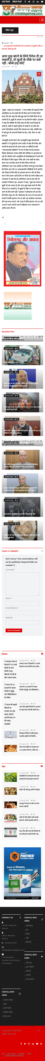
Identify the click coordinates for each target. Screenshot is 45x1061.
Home (6, 43)
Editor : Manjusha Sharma (8, 937)
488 (34, 800)
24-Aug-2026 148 (12, 524)
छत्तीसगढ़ (29, 925)
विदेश (28, 934)
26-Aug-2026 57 (11, 419)
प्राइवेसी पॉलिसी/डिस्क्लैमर (14, 1056)
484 (33, 786)
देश (27, 930)
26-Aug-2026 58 (11, 395)
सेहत (5, 1004)
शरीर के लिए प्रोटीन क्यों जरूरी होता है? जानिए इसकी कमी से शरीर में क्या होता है (28, 820)
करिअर (28, 971)
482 (34, 772)
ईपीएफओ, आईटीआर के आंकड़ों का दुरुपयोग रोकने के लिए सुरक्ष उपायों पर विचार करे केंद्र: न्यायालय (22, 442)
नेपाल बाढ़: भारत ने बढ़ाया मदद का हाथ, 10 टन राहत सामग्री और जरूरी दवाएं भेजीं (22, 408)
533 (33, 828)
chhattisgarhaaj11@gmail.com (13, 950)
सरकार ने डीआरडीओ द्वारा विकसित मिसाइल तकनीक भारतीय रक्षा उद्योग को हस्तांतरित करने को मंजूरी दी (20, 489)
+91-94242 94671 (11, 942)
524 (33, 814)
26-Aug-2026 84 (11, 348)
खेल (27, 938)
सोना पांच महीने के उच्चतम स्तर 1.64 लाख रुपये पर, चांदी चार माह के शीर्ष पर (30, 750)
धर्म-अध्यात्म (30, 979)
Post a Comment (14, 630)
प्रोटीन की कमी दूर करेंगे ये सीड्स (29, 789)
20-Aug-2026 (24, 800)
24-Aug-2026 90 (11, 500)
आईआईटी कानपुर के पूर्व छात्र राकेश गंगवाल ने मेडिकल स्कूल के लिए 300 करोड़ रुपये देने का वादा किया (21, 465)
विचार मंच (6, 1016)
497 (34, 744)
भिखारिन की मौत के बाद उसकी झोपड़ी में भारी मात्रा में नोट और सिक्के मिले (22, 536)
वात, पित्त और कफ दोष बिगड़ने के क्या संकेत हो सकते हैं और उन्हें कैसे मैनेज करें (29, 834)
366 (33, 660)
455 (34, 703)
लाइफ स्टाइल (8, 1000)
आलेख (28, 975)
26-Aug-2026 (24, 660)
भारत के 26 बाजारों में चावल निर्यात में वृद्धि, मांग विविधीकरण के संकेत (29, 689)
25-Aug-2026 (24, 703)
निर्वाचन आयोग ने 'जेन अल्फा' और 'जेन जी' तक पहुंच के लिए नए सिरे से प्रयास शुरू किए (21, 337)
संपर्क (29, 1054)
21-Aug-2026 (23, 786)
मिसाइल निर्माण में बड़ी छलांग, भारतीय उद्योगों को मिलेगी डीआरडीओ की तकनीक (28, 736)
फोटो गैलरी (6, 2)
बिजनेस (28, 942)
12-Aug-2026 (23, 828)
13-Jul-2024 (6, 66)
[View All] (42, 654)
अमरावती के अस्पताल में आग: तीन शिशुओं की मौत (19, 514)
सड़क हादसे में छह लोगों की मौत (14, 362)
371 (33, 683)
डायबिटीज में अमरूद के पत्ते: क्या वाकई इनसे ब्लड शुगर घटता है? (29, 777)
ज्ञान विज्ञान (30, 967)
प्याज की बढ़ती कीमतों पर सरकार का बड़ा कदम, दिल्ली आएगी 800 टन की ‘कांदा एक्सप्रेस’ (29, 709)
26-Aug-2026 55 (11, 372)
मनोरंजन (29, 963)
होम (3, 1054)
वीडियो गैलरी (17, 2)
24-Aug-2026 (24, 744)
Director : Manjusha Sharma (9, 927)
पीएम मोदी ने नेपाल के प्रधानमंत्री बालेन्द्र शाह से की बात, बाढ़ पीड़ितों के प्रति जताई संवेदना (22, 432)
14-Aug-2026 (24, 814)
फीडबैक (21, 1054)
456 (34, 730)
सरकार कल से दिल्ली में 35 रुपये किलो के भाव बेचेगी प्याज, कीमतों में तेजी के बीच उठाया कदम (29, 666)
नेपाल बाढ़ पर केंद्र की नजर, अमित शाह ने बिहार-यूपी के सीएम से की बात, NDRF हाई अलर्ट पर (21, 384)
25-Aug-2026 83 (11, 453)
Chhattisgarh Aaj (29, 1030)
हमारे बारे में (12, 1054)
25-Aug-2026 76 (11, 476)
